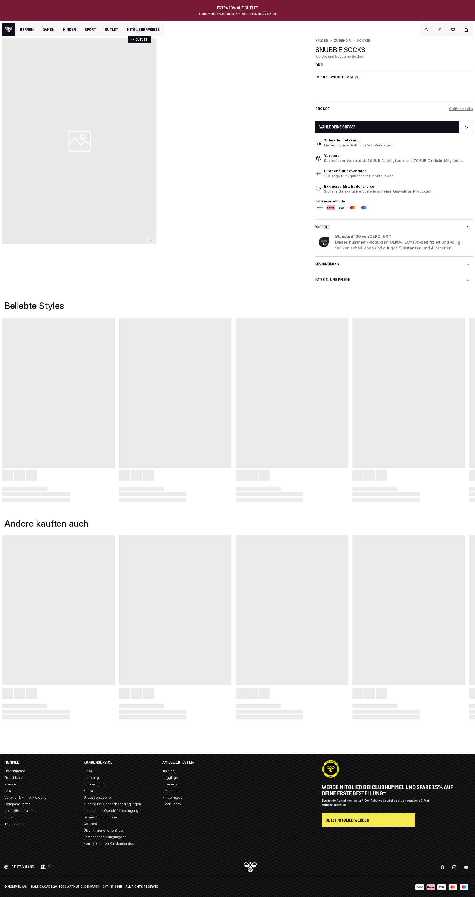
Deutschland (23, 867)
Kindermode (172, 797)
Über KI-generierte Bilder (104, 830)
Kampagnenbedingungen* (105, 837)
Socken (364, 40)
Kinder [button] (69, 29)
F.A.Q (88, 771)
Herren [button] (27, 29)
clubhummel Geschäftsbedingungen (113, 811)
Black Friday (171, 804)
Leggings (170, 778)
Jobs (8, 817)
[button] (426, 29)
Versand (332, 156)
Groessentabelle (97, 797)
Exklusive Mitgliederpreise (349, 186)
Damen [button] (48, 29)
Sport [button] (90, 29)
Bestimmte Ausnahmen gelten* (343, 800)
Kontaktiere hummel (20, 811)
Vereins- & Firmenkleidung (25, 797)
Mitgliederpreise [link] (143, 29)
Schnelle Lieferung (342, 140)
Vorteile (322, 227)
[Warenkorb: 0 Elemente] (466, 29)
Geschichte (13, 778)
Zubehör (342, 40)
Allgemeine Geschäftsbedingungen (112, 804)
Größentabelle (461, 109)
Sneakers (169, 784)
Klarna (88, 791)
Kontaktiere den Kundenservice (109, 844)
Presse (10, 784)
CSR (7, 791)
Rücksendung (95, 784)
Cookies (90, 824)
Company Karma (17, 804)
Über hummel (15, 771)
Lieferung (91, 778)
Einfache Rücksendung (345, 171)
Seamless (170, 791)
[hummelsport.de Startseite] (8, 29)
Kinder (321, 40)
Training (168, 771)
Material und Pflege (332, 279)
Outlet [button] (111, 29)
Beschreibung (327, 264)
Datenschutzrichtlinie (100, 817)
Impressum (13, 824)
